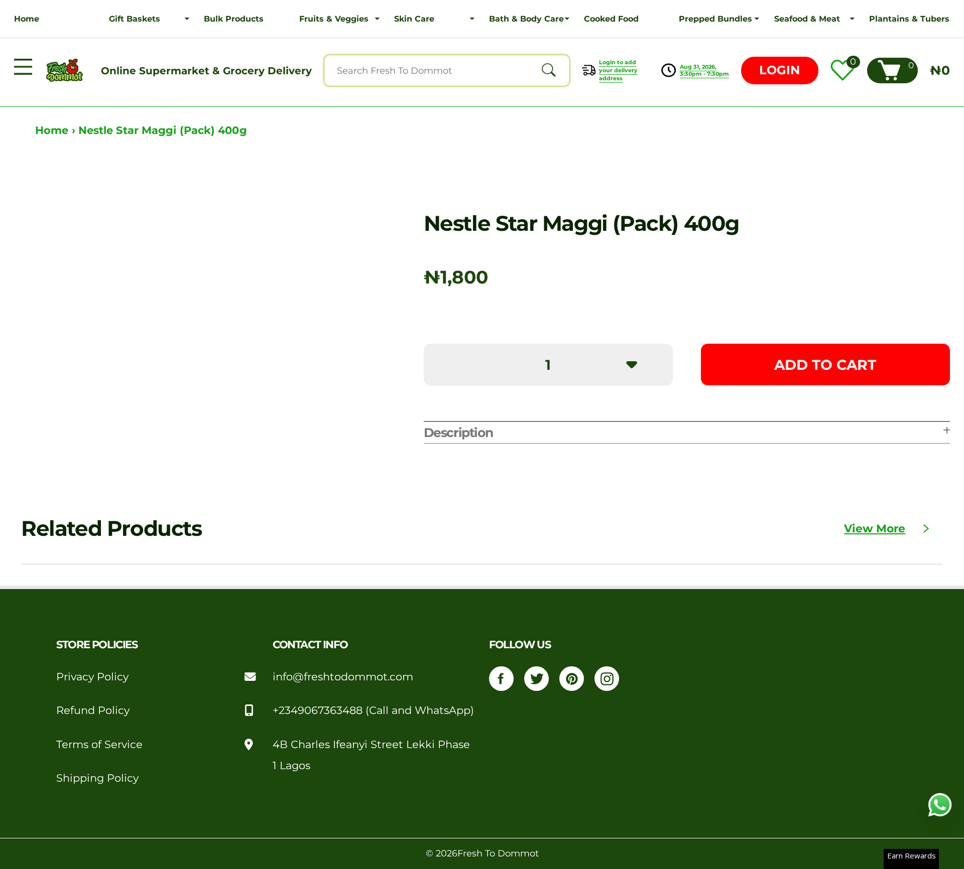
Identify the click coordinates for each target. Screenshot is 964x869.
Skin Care (414, 19)
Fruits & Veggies (334, 19)
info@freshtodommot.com (343, 676)
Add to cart (825, 364)
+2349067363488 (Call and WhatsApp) (373, 710)
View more (874, 528)
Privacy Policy (92, 676)
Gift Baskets (134, 19)
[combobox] (447, 70)
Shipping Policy (97, 778)
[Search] (548, 70)
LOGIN (779, 70)
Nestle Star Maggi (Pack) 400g (162, 130)
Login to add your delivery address (618, 70)
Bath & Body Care (526, 19)
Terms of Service (99, 744)
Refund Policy (93, 710)
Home (26, 19)
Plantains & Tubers (909, 19)
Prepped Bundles (715, 19)
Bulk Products (234, 19)
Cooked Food (611, 19)
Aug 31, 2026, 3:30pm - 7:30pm (704, 70)
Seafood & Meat (807, 19)
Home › (56, 130)
